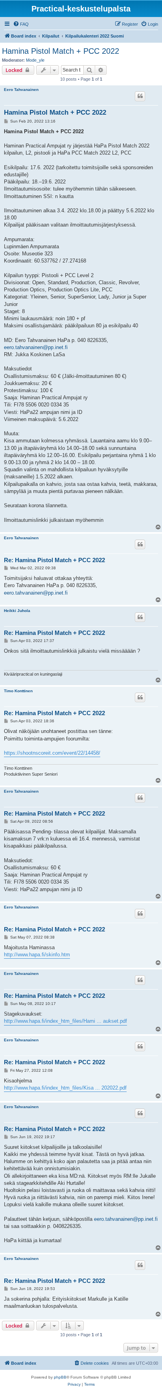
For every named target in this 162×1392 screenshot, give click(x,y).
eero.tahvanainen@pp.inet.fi (36, 347)
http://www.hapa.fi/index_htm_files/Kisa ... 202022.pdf (65, 1088)
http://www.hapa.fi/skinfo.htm (37, 955)
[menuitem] (21, 24)
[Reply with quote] (140, 96)
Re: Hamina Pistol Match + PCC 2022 (54, 560)
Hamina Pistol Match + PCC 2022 (60, 51)
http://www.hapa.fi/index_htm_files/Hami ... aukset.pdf (65, 1021)
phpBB (60, 1377)
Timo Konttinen (18, 691)
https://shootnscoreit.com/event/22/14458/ (52, 753)
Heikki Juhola (17, 610)
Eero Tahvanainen (21, 89)
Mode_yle (35, 60)
